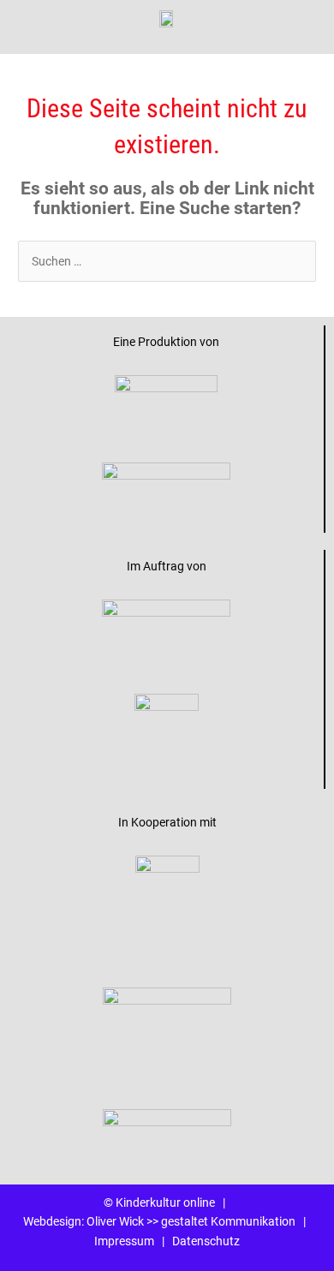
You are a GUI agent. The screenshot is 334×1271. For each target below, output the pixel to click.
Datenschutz (206, 1241)
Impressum (124, 1241)
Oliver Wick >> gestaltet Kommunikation (190, 1221)
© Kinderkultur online (159, 1202)
